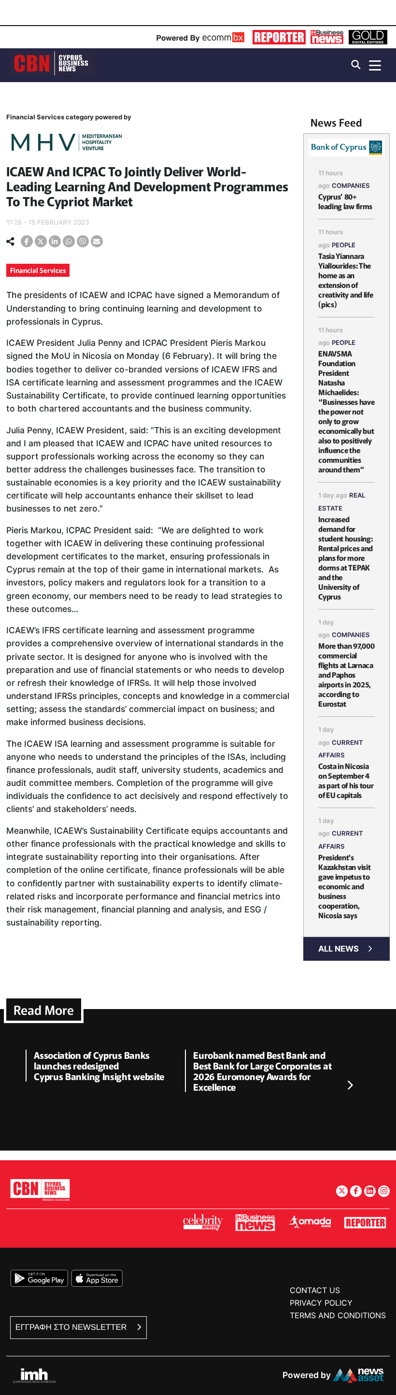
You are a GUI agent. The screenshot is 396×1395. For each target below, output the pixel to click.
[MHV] (66, 144)
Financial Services (38, 270)
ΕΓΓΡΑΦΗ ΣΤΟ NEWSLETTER (72, 1327)
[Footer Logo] (40, 1189)
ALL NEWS (338, 949)
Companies (351, 185)
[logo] (52, 64)
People (343, 245)
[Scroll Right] (349, 1085)
